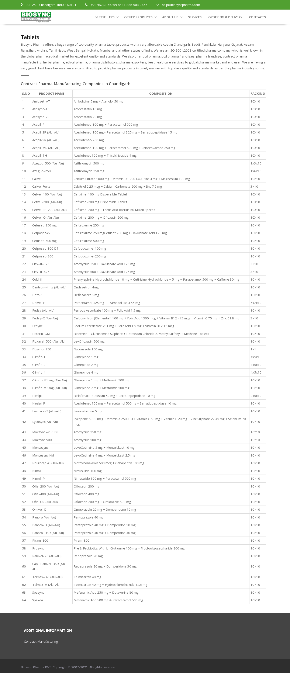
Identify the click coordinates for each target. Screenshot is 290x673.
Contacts (257, 17)
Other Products (138, 17)
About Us (170, 17)
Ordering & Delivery (225, 17)
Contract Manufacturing (41, 641)
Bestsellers (104, 17)
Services (194, 17)
